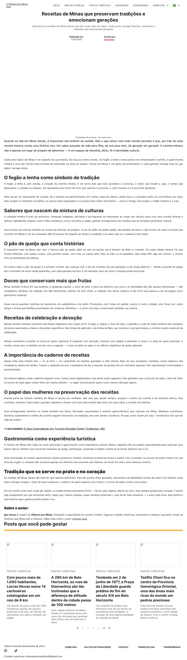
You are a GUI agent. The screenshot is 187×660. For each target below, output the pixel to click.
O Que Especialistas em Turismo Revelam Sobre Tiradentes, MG (64, 428)
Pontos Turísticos (100, 5)
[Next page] (109, 628)
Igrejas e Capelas (74, 5)
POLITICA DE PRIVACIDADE (97, 647)
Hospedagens (140, 5)
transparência (171, 647)
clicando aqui (79, 518)
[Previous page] (77, 628)
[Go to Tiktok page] (15, 650)
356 (104, 628)
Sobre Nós (159, 5)
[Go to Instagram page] (7, 650)
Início (56, 5)
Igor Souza (109, 39)
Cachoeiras (121, 5)
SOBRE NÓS (71, 647)
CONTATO (123, 647)
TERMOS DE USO (146, 647)
